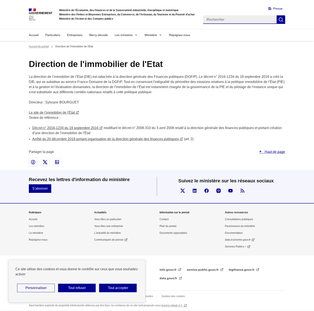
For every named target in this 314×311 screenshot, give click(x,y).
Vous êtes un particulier (107, 219)
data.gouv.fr (169, 278)
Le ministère (36, 232)
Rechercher (281, 19)
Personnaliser (36, 288)
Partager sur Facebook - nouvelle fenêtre (33, 162)
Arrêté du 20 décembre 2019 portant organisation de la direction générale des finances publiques (105, 139)
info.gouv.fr (168, 269)
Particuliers (52, 35)
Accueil (33, 35)
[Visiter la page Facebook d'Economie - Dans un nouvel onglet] (206, 190)
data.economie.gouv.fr (238, 239)
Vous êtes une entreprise (108, 226)
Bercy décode (98, 35)
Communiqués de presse (108, 239)
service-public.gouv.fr (203, 269)
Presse (278, 8)
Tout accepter (118, 288)
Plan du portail (168, 226)
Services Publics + (235, 246)
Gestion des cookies (173, 296)
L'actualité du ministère (107, 232)
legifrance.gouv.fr (242, 269)
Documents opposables (173, 232)
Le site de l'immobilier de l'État (52, 112)
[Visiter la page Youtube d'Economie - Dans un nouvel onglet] (230, 190)
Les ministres (124, 35)
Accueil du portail (39, 46)
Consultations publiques (239, 219)
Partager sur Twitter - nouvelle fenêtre (45, 162)
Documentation (234, 232)
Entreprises (74, 35)
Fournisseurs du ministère (240, 226)
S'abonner (40, 188)
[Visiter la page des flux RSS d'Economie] (242, 190)
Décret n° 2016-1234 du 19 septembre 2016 (65, 128)
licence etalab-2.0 (172, 305)
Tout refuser (77, 288)
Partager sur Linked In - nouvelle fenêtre (57, 162)
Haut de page (274, 152)
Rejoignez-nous (179, 35)
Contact (164, 219)
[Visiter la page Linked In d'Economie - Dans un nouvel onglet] (194, 190)
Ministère (151, 35)
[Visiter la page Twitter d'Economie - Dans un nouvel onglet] (182, 190)
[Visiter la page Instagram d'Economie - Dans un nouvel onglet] (218, 190)
